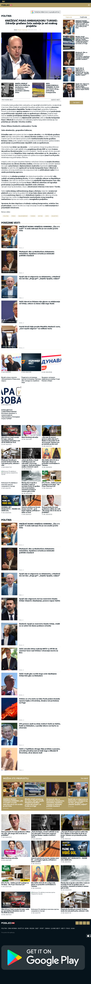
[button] (43, 29)
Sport (42, 928)
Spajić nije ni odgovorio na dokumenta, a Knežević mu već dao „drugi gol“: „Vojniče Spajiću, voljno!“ (39, 278)
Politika (6, 16)
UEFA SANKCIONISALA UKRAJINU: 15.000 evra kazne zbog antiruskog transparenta (52, 88)
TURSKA (33, 216)
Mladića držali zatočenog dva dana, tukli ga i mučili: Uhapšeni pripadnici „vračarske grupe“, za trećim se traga (82, 40)
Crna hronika (12, 928)
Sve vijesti (76, 102)
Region (32, 928)
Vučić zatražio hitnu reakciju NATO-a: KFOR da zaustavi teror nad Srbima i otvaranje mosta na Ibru (38, 651)
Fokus (13, 216)
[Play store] (43, 957)
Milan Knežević (22, 216)
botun (40, 216)
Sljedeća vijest (55, 99)
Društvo (21, 928)
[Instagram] (80, 923)
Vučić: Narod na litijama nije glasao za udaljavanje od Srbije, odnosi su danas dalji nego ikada (39, 302)
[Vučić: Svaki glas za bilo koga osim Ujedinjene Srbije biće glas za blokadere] (9, 684)
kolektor (55, 216)
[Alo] (3, 1)
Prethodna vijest (7, 99)
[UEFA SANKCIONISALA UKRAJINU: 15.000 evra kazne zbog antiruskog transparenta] (38, 90)
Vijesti (63, 928)
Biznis (27, 928)
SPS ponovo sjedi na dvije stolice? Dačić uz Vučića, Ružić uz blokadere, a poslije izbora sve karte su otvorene (40, 726)
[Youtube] (88, 923)
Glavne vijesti (55, 928)
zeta (47, 216)
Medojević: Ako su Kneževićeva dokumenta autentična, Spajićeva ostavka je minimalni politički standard (36, 253)
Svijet (37, 928)
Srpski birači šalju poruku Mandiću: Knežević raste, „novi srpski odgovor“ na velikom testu (39, 328)
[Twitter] (84, 923)
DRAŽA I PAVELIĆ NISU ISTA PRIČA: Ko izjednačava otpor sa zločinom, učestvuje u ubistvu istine (22, 88)
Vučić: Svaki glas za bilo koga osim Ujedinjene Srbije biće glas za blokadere (38, 675)
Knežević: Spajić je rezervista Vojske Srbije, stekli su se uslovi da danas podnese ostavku (39, 625)
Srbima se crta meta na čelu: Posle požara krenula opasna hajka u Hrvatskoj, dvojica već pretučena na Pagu (39, 701)
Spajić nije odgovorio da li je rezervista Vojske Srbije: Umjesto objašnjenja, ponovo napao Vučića (39, 600)
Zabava (47, 928)
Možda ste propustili (16, 778)
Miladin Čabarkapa (23, 30)
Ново (73, 928)
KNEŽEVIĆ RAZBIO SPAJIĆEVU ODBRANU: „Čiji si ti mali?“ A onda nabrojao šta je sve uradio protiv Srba (39, 228)
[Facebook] (77, 923)
